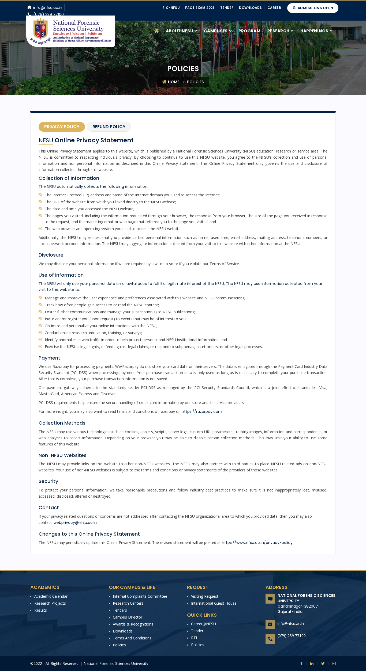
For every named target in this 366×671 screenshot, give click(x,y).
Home (173, 82)
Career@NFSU (203, 623)
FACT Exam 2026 (200, 7)
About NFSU (179, 31)
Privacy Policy (61, 127)
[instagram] (332, 663)
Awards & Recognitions (133, 624)
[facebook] (301, 663)
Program (249, 31)
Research (278, 31)
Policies (119, 644)
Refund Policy (108, 127)
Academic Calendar (51, 596)
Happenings (314, 31)
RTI (194, 637)
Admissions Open (315, 7)
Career (274, 7)
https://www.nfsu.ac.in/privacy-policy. (257, 542)
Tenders (120, 610)
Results (40, 610)
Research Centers (128, 603)
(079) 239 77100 (292, 635)
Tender (227, 7)
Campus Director (127, 617)
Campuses (215, 31)
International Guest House (214, 603)
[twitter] (321, 663)
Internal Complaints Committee (140, 596)
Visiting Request (204, 596)
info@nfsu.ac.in (291, 623)
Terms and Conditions (132, 637)
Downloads (250, 7)
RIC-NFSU (171, 7)
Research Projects (50, 603)
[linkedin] (309, 663)
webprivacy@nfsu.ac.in (75, 522)
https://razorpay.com (202, 411)
